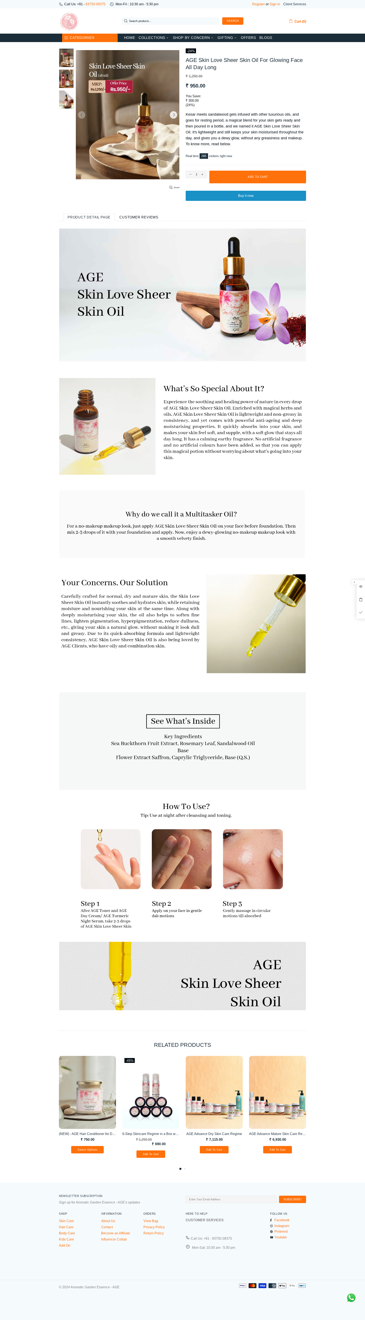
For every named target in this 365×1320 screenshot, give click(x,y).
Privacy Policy (154, 1227)
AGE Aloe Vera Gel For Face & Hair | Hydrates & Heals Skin (87, 1134)
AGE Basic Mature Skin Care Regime (214, 1134)
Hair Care (66, 1227)
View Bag (150, 1221)
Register (258, 4)
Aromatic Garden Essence (69, 21)
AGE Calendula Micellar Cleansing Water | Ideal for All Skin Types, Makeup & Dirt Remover (277, 1134)
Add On (64, 1245)
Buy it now (246, 195)
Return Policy (153, 1233)
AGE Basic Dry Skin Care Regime (150, 1134)
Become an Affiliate (115, 1233)
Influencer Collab (114, 1239)
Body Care (67, 1233)
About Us (108, 1221)
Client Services (294, 4)
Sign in (275, 4)
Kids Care (66, 1239)
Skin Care (66, 1221)
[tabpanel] (87, 1111)
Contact (107, 1227)
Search (233, 20)
